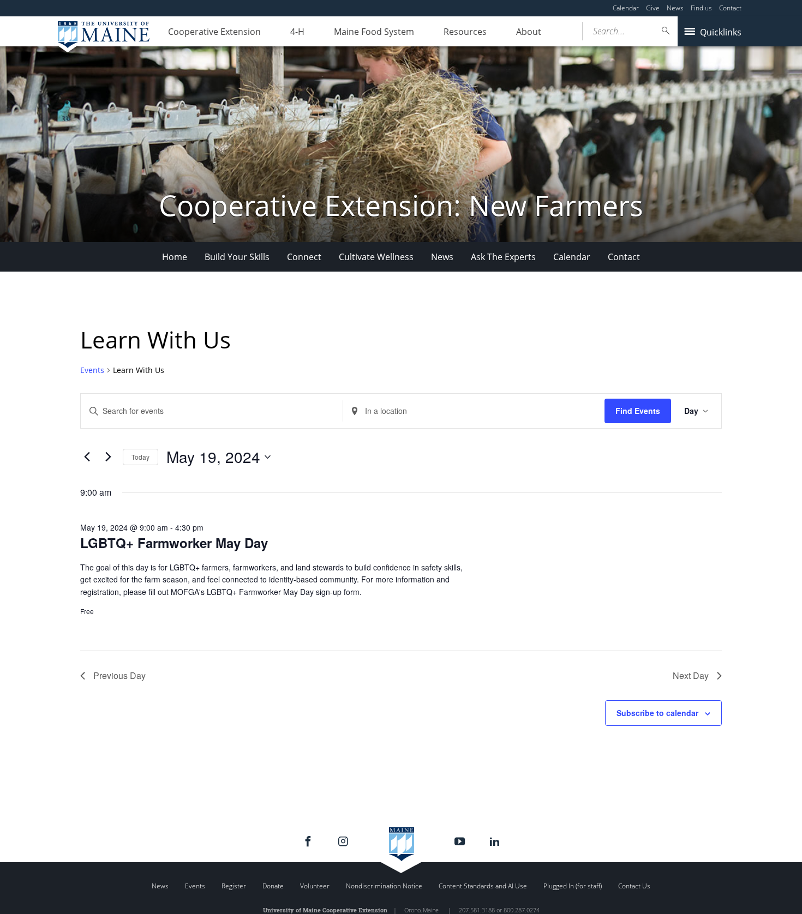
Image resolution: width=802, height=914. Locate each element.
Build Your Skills (237, 257)
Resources (465, 32)
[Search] (666, 31)
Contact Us (634, 886)
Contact (730, 8)
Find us (701, 8)
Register (234, 886)
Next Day (691, 675)
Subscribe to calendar (657, 712)
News (675, 8)
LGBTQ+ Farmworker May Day (174, 542)
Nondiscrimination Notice (384, 886)
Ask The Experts (503, 257)
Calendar (626, 8)
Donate (273, 886)
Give (653, 8)
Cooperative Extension (214, 32)
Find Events (637, 410)
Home (174, 257)
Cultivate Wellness (376, 257)
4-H (297, 32)
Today (140, 456)
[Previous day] (86, 457)
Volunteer (315, 886)
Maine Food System (374, 32)
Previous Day (119, 675)
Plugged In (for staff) (572, 886)
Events (92, 370)
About (528, 32)
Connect (304, 257)
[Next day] (108, 457)
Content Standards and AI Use (483, 886)
